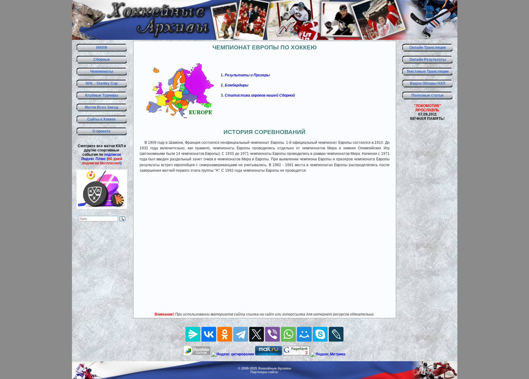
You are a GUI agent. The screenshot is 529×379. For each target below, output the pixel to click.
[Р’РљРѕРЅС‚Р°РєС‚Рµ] (208, 334)
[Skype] (320, 334)
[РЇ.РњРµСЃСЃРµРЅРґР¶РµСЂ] (193, 334)
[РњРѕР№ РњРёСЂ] (304, 334)
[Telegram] (240, 334)
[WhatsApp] (288, 334)
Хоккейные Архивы (274, 368)
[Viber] (272, 334)
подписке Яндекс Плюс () (101, 158)
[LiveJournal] (336, 334)
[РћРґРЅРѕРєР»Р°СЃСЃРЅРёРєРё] (224, 334)
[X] (256, 334)
